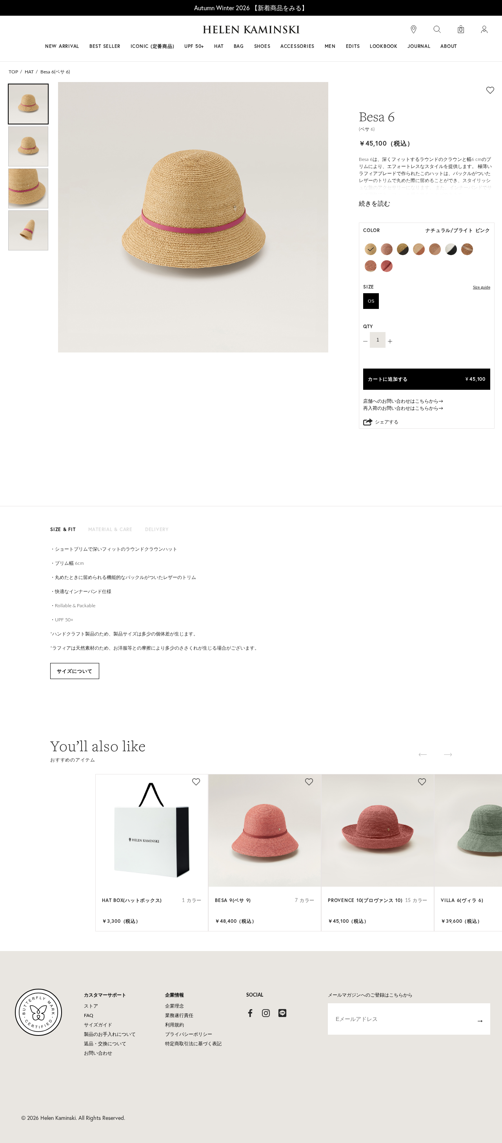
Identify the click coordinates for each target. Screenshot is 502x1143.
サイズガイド (98, 1024)
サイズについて (75, 671)
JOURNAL (418, 46)
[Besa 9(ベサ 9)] (265, 830)
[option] (28, 104)
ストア (91, 1006)
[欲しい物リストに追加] (490, 90)
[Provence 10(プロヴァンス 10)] (378, 830)
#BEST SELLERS (143, 33)
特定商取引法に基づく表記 (193, 1043)
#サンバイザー (354, 33)
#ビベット (310, 33)
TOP (13, 71)
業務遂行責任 (179, 1015)
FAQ (88, 1015)
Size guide (481, 287)
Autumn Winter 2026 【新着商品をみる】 (251, 8)
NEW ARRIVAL (62, 46)
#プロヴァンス (194, 33)
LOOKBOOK (384, 46)
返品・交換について (105, 1043)
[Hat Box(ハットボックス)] (152, 830)
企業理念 (174, 1006)
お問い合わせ (98, 1053)
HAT (29, 71)
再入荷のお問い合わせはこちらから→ (403, 408)
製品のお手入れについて (110, 1034)
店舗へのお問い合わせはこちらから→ (403, 401)
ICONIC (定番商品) (153, 46)
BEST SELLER (104, 46)
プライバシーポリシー (188, 1034)
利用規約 (174, 1024)
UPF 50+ (194, 46)
